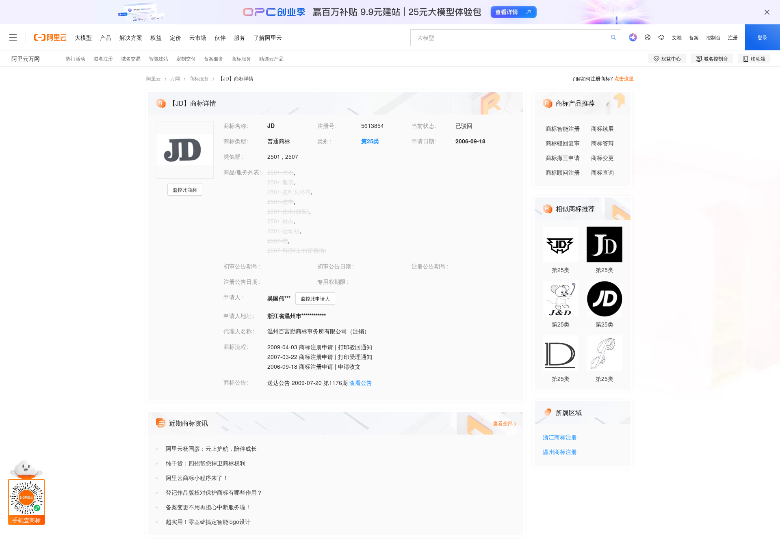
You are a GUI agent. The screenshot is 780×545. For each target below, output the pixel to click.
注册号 (325, 125)
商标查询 (602, 172)
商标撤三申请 (563, 158)
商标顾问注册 (563, 172)
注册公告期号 (429, 266)
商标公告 (234, 382)
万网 (175, 78)
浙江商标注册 (560, 438)
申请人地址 (237, 315)
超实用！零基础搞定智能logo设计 (208, 521)
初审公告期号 (240, 266)
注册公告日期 (240, 281)
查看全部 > (505, 423)
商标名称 (234, 125)
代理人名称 (237, 331)
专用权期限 (331, 281)
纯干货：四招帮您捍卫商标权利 (205, 463)
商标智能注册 (563, 128)
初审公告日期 (334, 266)
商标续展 (602, 128)
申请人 (231, 297)
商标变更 (602, 158)
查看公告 (360, 382)
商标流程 (234, 346)
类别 (323, 141)
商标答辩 (602, 143)
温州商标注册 (560, 452)
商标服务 (199, 78)
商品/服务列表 (241, 172)
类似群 (231, 156)
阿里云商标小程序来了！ (197, 478)
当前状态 (423, 125)
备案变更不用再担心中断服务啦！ (208, 507)
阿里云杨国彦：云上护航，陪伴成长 (211, 448)
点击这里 (624, 78)
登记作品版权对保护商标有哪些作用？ (214, 492)
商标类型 (234, 141)
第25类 (370, 141)
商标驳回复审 (563, 143)
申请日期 (423, 141)
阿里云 (153, 78)
